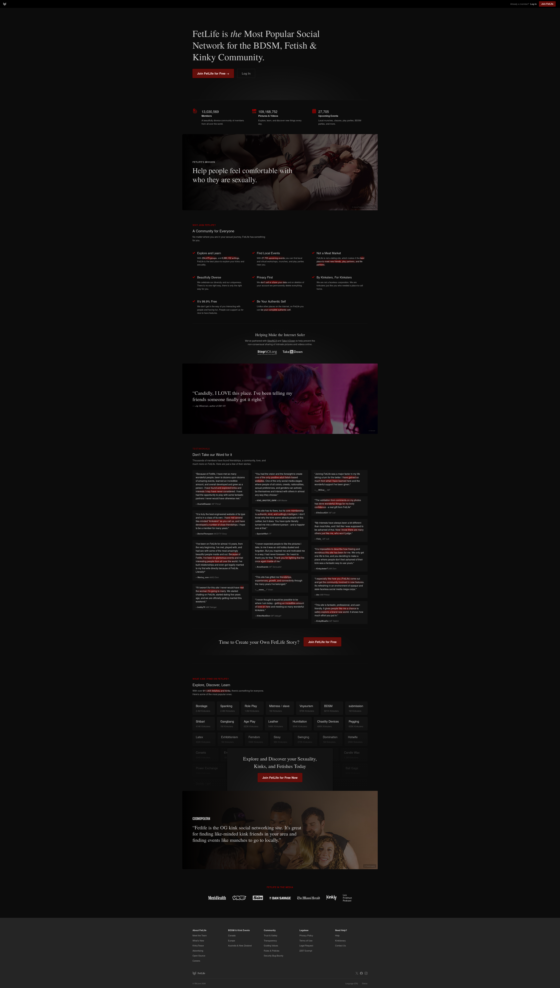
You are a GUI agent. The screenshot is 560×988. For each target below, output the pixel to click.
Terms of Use (305, 940)
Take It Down (288, 340)
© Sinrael (372, 430)
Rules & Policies (271, 950)
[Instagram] (366, 973)
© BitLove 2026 (199, 983)
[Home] (4, 4)
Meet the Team (199, 935)
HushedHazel (370, 207)
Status (365, 983)
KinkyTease (198, 945)
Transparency (270, 940)
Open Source (198, 955)
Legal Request (306, 945)
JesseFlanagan (359, 207)
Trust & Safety (270, 935)
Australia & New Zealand (240, 945)
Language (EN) (351, 983)
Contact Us (340, 945)
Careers (196, 960)
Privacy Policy (306, 935)
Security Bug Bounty (273, 955)
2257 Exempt (305, 950)
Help (337, 935)
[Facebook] (361, 973)
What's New (198, 940)
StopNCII (272, 340)
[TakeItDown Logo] (292, 352)
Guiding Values (271, 945)
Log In (246, 73)
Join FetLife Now (280, 777)
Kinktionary (340, 940)
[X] (357, 973)
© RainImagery (369, 866)
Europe (231, 940)
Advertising (197, 950)
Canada (232, 935)
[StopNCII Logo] (267, 352)
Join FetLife (547, 3)
